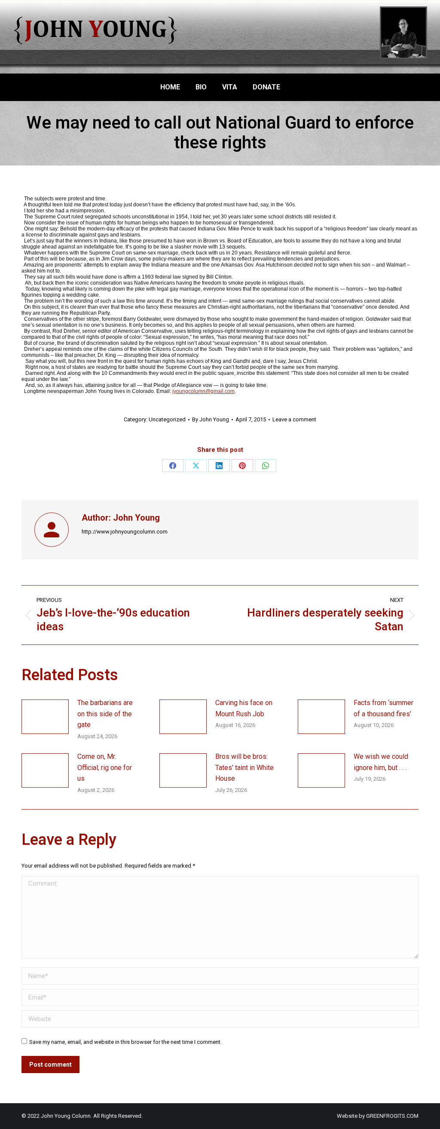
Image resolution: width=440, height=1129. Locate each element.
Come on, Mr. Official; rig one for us (104, 767)
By (210, 419)
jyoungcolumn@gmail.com (203, 391)
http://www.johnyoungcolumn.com (125, 531)
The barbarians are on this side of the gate (105, 714)
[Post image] (45, 716)
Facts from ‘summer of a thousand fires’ (383, 708)
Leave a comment (294, 419)
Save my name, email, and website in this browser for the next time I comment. (125, 1042)
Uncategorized (167, 419)
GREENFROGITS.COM (392, 1116)
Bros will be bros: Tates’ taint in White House (244, 767)
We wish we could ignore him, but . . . (381, 762)
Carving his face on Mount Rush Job (243, 708)
